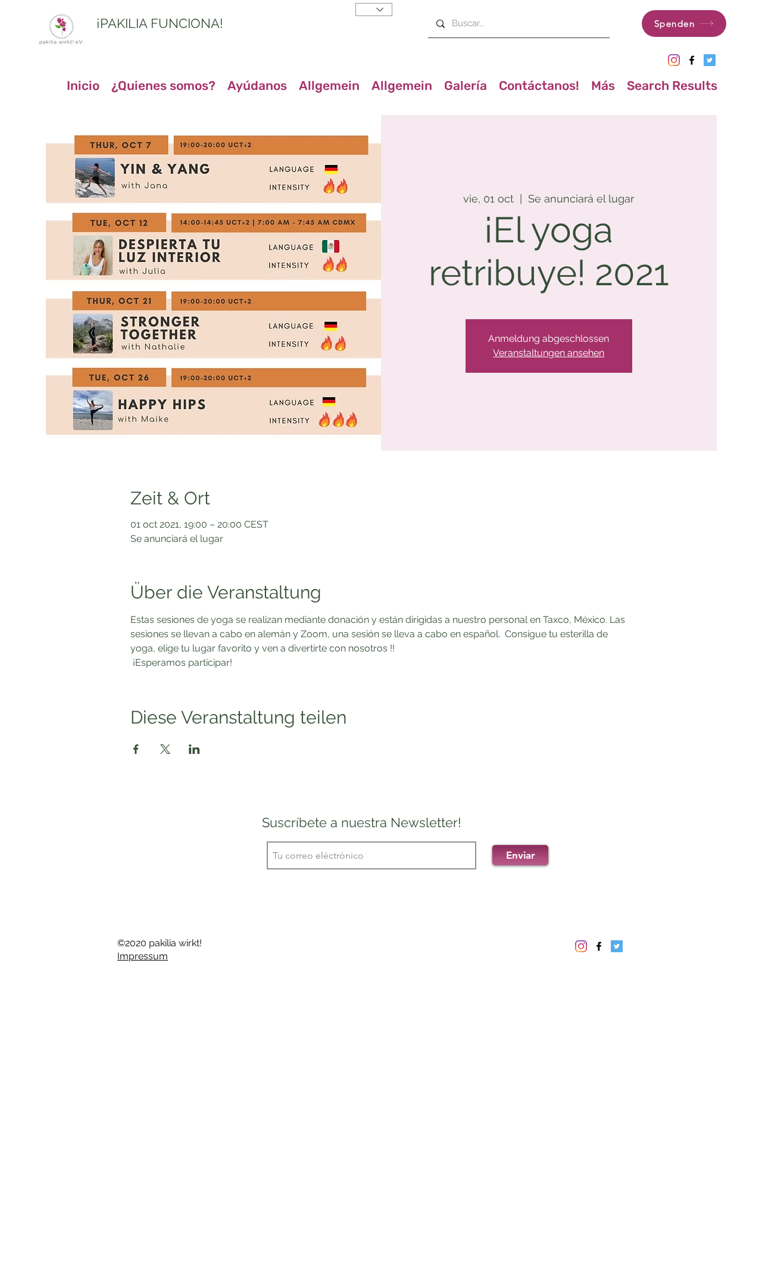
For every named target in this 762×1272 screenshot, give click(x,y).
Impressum (142, 956)
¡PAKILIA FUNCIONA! (159, 23)
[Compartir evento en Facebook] (136, 749)
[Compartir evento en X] (165, 749)
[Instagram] (674, 60)
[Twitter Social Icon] (710, 60)
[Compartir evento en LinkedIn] (194, 749)
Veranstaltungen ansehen (548, 352)
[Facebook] (692, 60)
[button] (603, 82)
